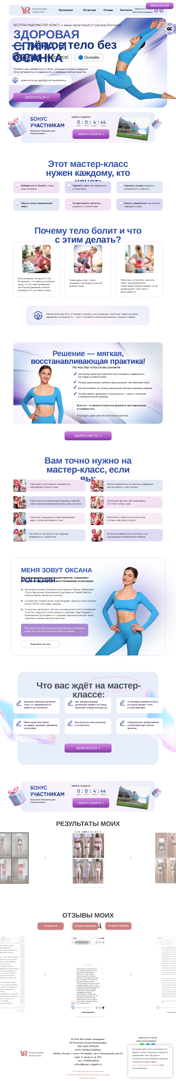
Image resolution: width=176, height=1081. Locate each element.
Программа (66, 10)
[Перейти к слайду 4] (78, 887)
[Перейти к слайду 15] (101, 887)
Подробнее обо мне (40, 644)
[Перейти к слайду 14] (99, 887)
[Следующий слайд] (130, 858)
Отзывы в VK (50, 926)
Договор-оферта (88, 1078)
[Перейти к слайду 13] (97, 887)
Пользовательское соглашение (88, 1071)
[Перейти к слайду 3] (76, 887)
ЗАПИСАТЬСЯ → (37, 97)
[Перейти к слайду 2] (74, 887)
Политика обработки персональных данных (88, 1074)
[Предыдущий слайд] (45, 858)
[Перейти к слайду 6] (82, 887)
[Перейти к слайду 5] (80, 887)
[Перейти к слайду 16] (103, 887)
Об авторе (89, 10)
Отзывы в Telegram (118, 926)
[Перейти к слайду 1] (72, 887)
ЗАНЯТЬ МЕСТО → (88, 436)
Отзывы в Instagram (85, 926)
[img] (26, 10)
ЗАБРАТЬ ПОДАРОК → (91, 134)
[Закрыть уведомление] (170, 1047)
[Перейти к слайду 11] (93, 887)
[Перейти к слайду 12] (95, 887)
